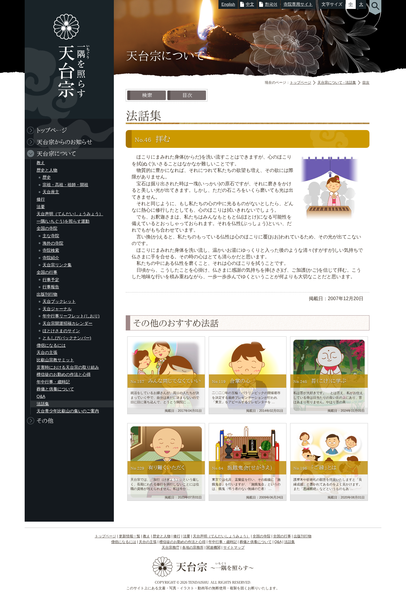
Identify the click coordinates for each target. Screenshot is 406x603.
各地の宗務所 (193, 547)
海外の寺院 (53, 243)
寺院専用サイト (298, 4)
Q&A (41, 396)
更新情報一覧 (129, 536)
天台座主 (51, 191)
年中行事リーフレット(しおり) (71, 316)
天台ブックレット (59, 301)
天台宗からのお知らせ (64, 142)
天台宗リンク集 (57, 264)
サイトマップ (234, 547)
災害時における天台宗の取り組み (68, 367)
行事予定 (51, 279)
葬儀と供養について (55, 389)
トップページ (300, 82)
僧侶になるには (51, 345)
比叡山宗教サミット (55, 359)
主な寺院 (51, 235)
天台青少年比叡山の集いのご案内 (68, 411)
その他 (45, 421)
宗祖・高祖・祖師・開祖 (65, 184)
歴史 (47, 177)
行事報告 (51, 286)
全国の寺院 (47, 228)
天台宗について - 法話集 (336, 82)
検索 (147, 95)
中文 (250, 4)
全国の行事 (47, 272)
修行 (41, 199)
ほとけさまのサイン (61, 330)
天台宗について (56, 153)
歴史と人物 (47, 170)
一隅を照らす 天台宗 (66, 59)
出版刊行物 (47, 294)
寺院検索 (51, 250)
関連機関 (213, 547)
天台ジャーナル (57, 308)
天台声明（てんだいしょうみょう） (70, 213)
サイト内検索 (375, 7)
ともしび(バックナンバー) (67, 337)
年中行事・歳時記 (53, 381)
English (228, 4)
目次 (365, 82)
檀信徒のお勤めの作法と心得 (64, 374)
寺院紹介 (51, 257)
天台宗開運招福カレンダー (67, 323)
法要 (41, 206)
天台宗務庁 (171, 547)
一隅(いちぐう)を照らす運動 (63, 221)
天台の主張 (47, 352)
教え (41, 162)
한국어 (271, 4)
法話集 (43, 403)
